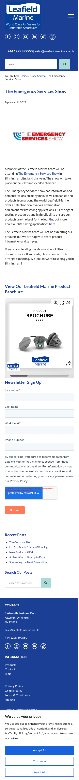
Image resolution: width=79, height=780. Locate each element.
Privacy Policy (14, 686)
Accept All (39, 750)
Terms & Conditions (17, 695)
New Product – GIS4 (21, 552)
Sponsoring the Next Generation (28, 562)
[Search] (64, 64)
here (52, 224)
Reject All (39, 772)
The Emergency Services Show (38, 173)
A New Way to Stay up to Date (27, 557)
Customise (39, 761)
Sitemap (10, 699)
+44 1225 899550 (20, 51)
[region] (39, 745)
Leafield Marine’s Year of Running (28, 547)
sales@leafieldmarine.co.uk (54, 51)
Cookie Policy (13, 690)
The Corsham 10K (20, 542)
